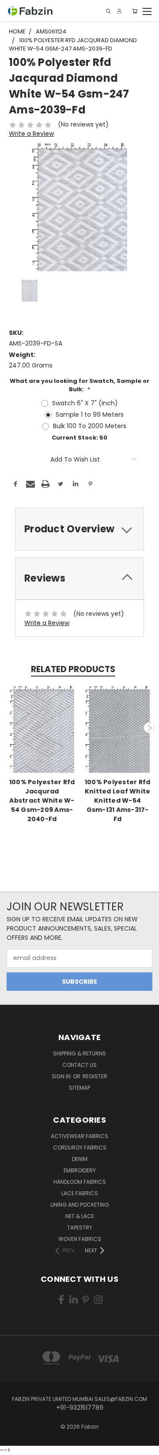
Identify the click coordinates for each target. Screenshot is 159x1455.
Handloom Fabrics (79, 1182)
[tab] (79, 529)
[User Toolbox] (119, 11)
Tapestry (79, 1227)
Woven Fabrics (79, 1239)
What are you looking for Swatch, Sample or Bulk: (79, 385)
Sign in (62, 1076)
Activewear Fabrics (79, 1136)
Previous (10, 728)
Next (149, 728)
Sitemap (79, 1087)
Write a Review (31, 133)
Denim (79, 1159)
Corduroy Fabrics (79, 1147)
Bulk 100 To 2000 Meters (89, 426)
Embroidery (80, 1170)
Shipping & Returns (79, 1053)
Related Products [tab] (73, 669)
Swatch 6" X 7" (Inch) (85, 403)
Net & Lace (79, 1216)
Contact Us (79, 1065)
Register (95, 1076)
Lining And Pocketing (79, 1204)
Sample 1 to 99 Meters (90, 414)
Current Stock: (79, 437)
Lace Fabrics (79, 1193)
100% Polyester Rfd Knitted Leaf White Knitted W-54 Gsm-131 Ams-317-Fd (118, 800)
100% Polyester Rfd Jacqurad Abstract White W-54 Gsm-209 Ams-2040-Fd (42, 800)
